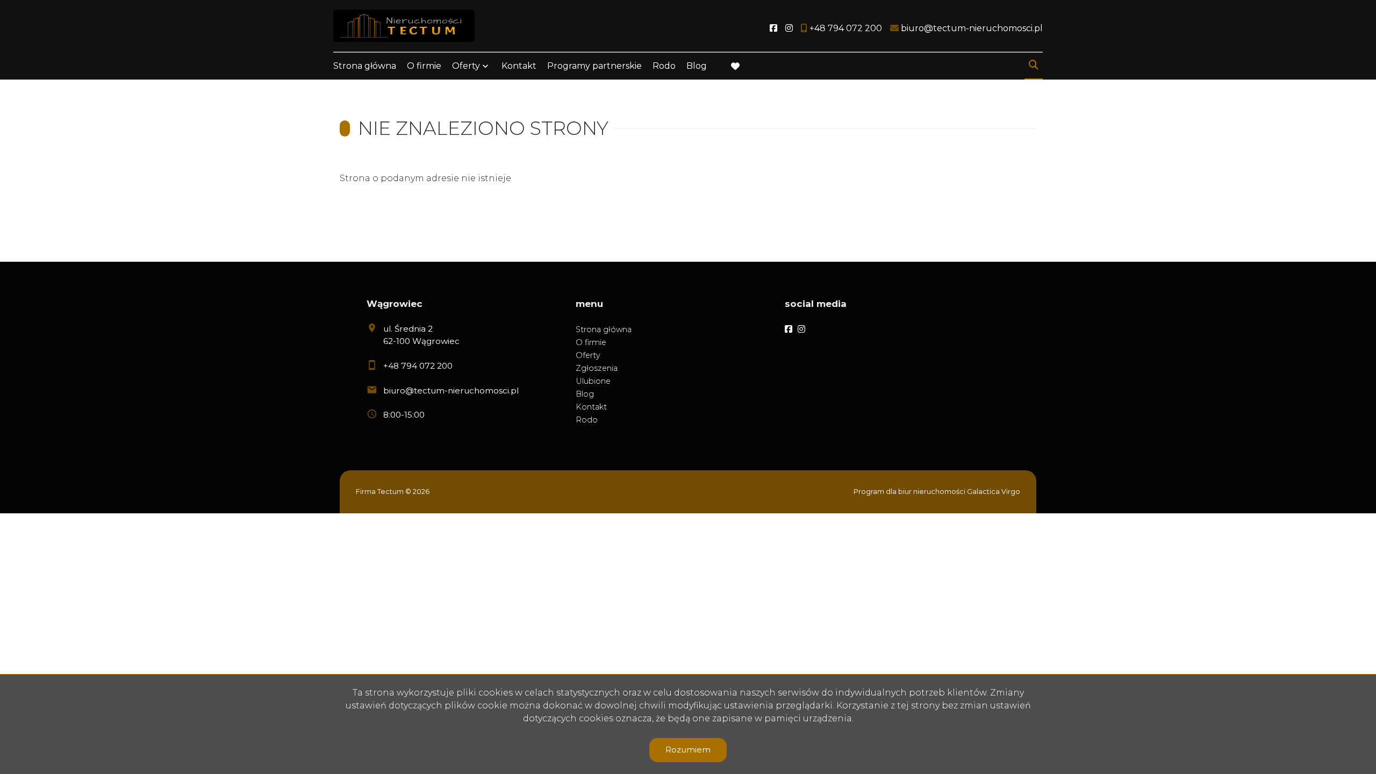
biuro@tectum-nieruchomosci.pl (451, 390)
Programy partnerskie (594, 66)
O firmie (424, 66)
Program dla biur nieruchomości (910, 492)
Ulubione (593, 381)
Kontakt (518, 66)
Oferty (466, 66)
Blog (696, 66)
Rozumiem (688, 749)
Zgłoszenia (597, 368)
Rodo (664, 66)
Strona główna (364, 66)
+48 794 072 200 (418, 366)
